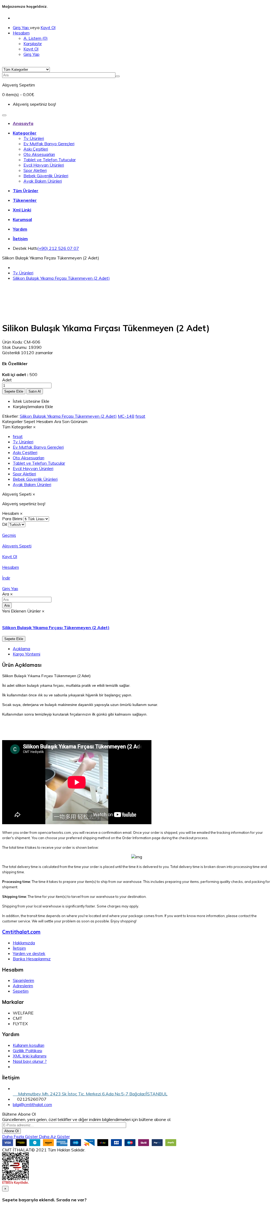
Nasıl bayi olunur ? (30, 1061)
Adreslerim (23, 985)
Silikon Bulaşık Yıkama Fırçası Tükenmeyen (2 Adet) (61, 278)
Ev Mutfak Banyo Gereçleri (48, 143)
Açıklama (21, 648)
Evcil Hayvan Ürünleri (43, 165)
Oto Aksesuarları (39, 154)
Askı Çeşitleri (35, 149)
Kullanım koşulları (28, 1045)
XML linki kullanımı (29, 1056)
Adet (7, 379)
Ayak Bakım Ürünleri (42, 181)
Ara (7, 605)
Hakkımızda (24, 942)
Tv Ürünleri (33, 138)
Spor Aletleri (35, 170)
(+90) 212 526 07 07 (58, 248)
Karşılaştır (32, 43)
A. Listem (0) (35, 38)
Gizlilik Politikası (27, 1050)
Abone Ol (11, 1131)
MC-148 (126, 416)
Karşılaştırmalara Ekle (33, 406)
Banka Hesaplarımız (32, 958)
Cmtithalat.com (21, 932)
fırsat (140, 416)
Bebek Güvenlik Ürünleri (45, 175)
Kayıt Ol (48, 27)
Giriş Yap (21, 27)
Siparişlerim (23, 980)
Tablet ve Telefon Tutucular (49, 159)
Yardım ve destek (29, 953)
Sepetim (21, 991)
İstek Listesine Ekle (31, 401)
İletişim (19, 948)
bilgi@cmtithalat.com (32, 1104)
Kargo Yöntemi (26, 654)
